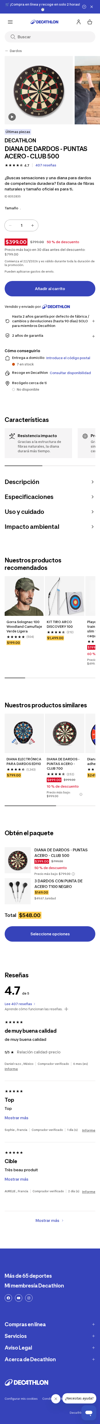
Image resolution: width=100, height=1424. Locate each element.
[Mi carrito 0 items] (89, 22)
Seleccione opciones (50, 934)
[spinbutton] (21, 225)
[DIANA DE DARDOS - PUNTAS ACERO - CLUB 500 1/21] (39, 90)
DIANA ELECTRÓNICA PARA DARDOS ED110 (24, 761)
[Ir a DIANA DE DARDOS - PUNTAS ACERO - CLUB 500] (18, 860)
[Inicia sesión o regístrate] (78, 22)
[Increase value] (32, 225)
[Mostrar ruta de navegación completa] (6, 51)
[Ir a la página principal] (44, 22)
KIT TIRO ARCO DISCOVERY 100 (60, 624)
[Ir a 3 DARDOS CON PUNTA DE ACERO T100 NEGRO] (18, 891)
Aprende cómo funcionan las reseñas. (34, 1009)
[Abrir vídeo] (12, 117)
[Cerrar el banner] (91, 7)
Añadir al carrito (50, 288)
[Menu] (10, 22)
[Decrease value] (10, 225)
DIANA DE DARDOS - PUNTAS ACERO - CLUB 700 (63, 763)
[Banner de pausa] (84, 7)
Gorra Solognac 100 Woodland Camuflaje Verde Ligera (24, 626)
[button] (81, 794)
